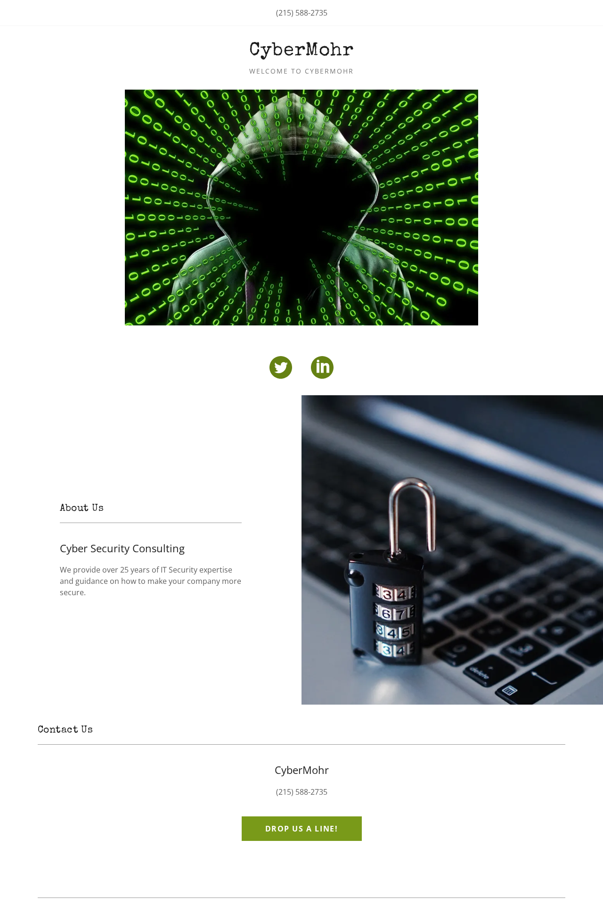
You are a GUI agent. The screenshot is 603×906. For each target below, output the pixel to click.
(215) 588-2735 (301, 13)
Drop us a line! (301, 828)
